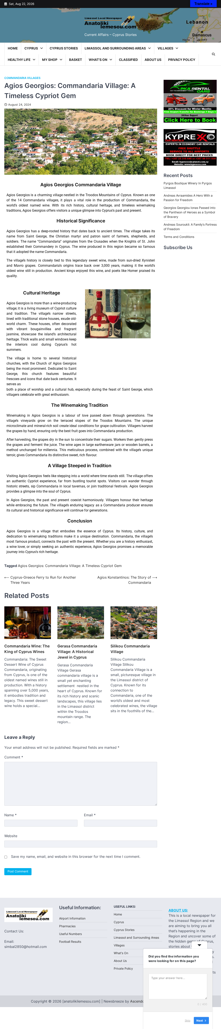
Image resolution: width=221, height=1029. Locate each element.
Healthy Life (19, 60)
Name (10, 815)
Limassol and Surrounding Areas (115, 48)
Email (90, 815)
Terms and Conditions (179, 237)
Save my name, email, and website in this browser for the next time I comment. (75, 856)
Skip (187, 1020)
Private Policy (123, 968)
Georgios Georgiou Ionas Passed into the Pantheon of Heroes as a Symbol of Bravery (189, 212)
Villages (165, 48)
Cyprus (31, 48)
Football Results (70, 941)
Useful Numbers (70, 934)
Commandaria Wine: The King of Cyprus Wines (27, 649)
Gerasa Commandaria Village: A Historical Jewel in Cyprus (77, 652)
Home (13, 48)
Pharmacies (67, 926)
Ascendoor (139, 1001)
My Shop (49, 60)
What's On (121, 953)
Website (10, 836)
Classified (128, 60)
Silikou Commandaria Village (130, 649)
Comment (13, 757)
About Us (153, 60)
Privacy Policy (181, 60)
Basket (75, 60)
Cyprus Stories (64, 48)
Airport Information (72, 918)
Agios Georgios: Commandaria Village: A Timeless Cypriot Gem (70, 566)
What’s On (98, 60)
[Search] (213, 54)
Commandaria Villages (22, 78)
